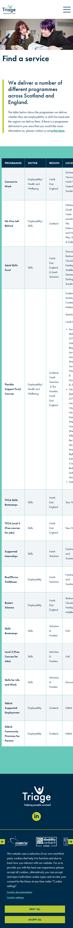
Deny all (34, 909)
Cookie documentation (19, 892)
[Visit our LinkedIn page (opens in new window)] (36, 816)
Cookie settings (15, 897)
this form (59, 131)
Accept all (34, 919)
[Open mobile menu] (67, 9)
